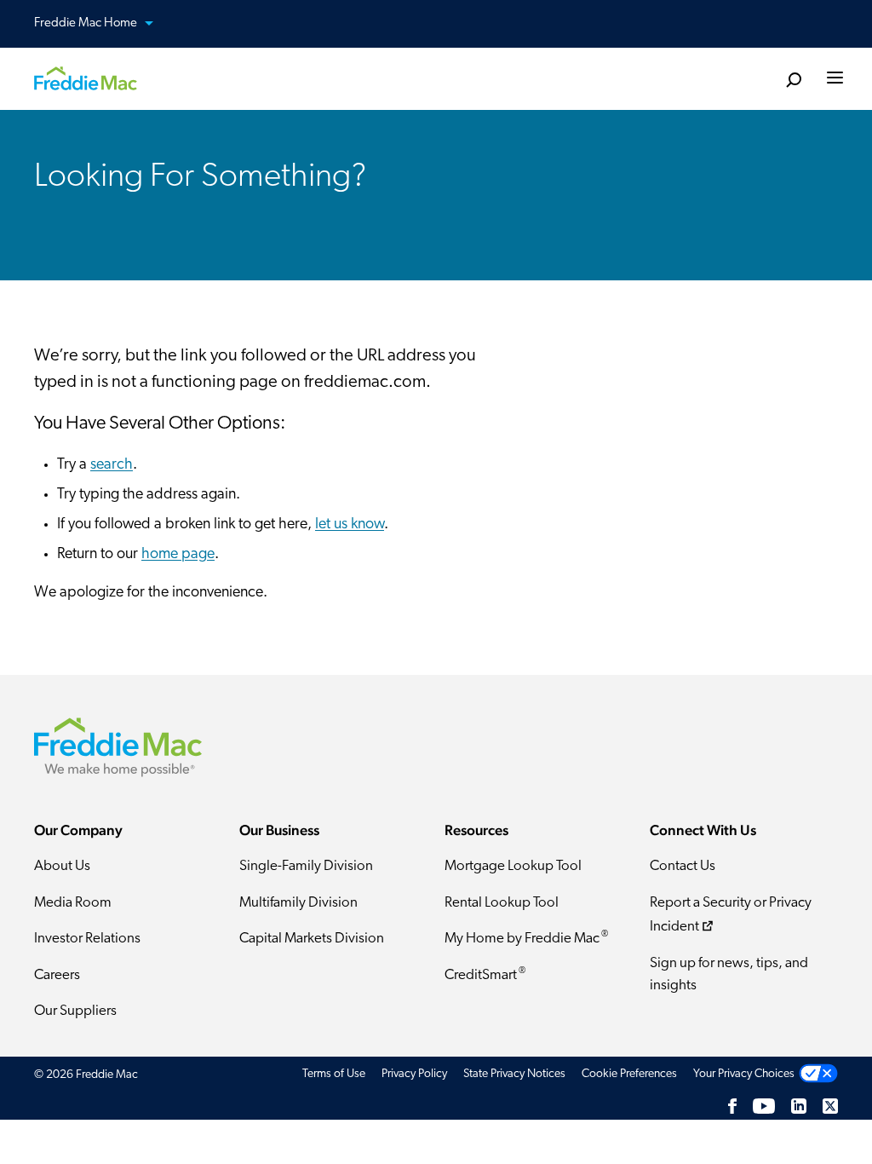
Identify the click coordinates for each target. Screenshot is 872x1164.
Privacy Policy (414, 1074)
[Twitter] (830, 1106)
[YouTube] (764, 1106)
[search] (793, 80)
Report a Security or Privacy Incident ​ (731, 915)
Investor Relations (87, 938)
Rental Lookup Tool (502, 903)
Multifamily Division (298, 903)
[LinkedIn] (798, 1106)
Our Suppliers (75, 1011)
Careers (57, 975)
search (111, 465)
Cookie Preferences (629, 1074)
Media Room (73, 903)
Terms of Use (333, 1074)
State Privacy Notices (514, 1074)
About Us (62, 866)
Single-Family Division (306, 866)
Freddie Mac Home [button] (87, 23)
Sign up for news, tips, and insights (729, 974)
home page (178, 554)
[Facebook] (732, 1106)
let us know (349, 525)
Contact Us (682, 866)
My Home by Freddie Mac (526, 938)
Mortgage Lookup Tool (513, 866)
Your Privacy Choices (744, 1074)
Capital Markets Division (311, 938)
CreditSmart (485, 974)
